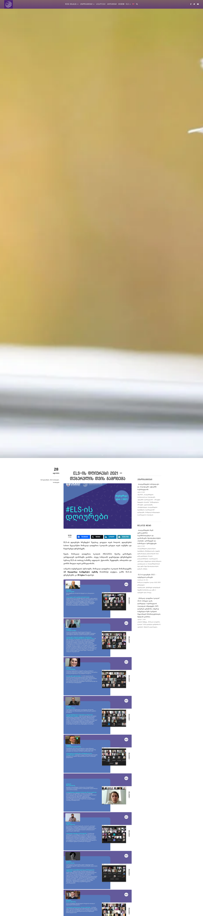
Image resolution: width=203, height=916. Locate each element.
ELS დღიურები (45, 480)
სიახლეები (56, 482)
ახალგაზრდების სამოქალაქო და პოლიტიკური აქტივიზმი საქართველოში (148, 487)
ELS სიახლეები (54, 480)
